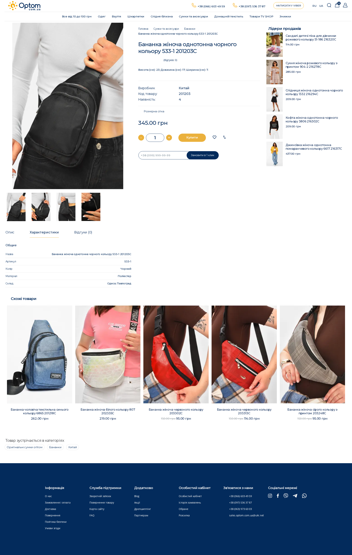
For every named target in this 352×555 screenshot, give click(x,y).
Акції (137, 502)
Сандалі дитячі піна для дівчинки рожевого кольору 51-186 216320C (311, 37)
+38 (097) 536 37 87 (252, 6)
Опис (10, 232)
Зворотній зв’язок (100, 496)
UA (321, 6)
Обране (183, 509)
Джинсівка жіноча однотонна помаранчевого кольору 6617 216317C (314, 146)
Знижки (286, 16)
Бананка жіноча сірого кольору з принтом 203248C (312, 411)
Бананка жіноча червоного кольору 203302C (176, 411)
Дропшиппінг (142, 509)
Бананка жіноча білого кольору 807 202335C (107, 411)
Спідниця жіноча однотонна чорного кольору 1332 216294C (314, 92)
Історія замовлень (190, 502)
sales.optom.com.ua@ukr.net (246, 515)
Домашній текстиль (229, 16)
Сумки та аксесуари (194, 16)
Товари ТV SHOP (262, 16)
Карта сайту (96, 509)
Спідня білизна (162, 16)
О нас (48, 496)
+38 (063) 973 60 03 (240, 509)
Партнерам (141, 515)
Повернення (52, 515)
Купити (192, 137)
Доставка (50, 509)
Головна (143, 28)
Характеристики (44, 232)
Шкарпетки (136, 16)
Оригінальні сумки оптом (24, 447)
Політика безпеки (55, 521)
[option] (68, 106)
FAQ (91, 515)
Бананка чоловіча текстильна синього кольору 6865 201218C (40, 411)
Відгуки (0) (83, 232)
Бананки (189, 28)
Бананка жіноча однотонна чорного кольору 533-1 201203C (178, 33)
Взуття (117, 16)
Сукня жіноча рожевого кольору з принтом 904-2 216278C (312, 65)
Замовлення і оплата (58, 502)
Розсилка (184, 515)
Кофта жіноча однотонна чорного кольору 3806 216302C (312, 119)
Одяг (102, 16)
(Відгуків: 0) (170, 60)
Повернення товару (101, 502)
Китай (184, 88)
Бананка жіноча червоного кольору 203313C (244, 411)
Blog (136, 496)
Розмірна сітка (154, 111)
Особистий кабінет (190, 496)
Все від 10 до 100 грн (77, 16)
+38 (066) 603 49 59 (211, 6)
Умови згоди (52, 528)
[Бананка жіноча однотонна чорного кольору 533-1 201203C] (68, 106)
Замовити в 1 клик (202, 155)
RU (314, 6)
